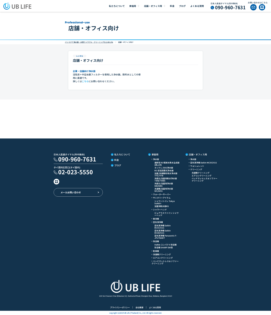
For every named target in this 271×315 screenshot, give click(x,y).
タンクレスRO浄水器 (163, 167)
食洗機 (156, 218)
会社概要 (139, 307)
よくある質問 (197, 6)
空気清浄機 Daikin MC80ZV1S (162, 231)
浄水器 (193, 159)
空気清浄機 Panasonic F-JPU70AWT (165, 236)
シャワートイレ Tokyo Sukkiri (164, 202)
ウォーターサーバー (162, 194)
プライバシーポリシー (120, 307)
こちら (85, 81)
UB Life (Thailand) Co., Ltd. (135, 313)
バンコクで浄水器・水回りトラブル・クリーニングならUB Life (89, 42)
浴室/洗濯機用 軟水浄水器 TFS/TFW (165, 174)
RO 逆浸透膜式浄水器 (163, 170)
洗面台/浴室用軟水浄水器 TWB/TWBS (165, 179)
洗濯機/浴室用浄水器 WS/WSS (163, 189)
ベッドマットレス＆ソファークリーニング (165, 262)
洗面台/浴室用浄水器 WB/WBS (163, 184)
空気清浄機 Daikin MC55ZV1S (162, 226)
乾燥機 (156, 251)
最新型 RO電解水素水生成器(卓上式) (166, 163)
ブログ (182, 6)
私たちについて (117, 6)
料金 (172, 6)
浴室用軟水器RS (161, 206)
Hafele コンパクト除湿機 (165, 244)
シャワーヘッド (160, 209)
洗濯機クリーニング (162, 254)
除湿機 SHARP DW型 (163, 247)
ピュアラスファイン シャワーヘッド (166, 214)
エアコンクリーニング (163, 257)
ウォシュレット (197, 166)
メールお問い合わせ (71, 192)
